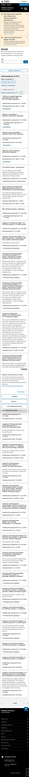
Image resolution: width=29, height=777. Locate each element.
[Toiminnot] (21, 92)
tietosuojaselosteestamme (16, 386)
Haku (2, 59)
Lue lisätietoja (20, 391)
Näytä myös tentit (9, 89)
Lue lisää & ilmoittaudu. (10, 45)
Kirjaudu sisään (24, 4)
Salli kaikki (14, 396)
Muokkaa (13, 401)
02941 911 (13, 764)
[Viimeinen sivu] (27, 703)
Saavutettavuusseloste (5, 745)
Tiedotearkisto (4, 722)
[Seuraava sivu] (24, 703)
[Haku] (22, 8)
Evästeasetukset (4, 748)
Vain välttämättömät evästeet (14, 406)
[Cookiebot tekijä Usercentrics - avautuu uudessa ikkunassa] (20, 369)
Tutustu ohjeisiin (8, 33)
